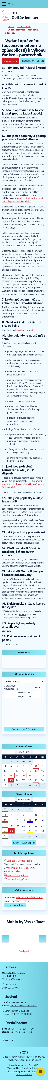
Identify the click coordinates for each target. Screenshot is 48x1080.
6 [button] (42, 784)
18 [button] (11, 775)
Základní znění (10, 61)
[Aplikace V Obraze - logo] (18, 860)
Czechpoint (24, 951)
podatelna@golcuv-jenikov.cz (23, 1005)
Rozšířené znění (28, 61)
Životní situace (24, 26)
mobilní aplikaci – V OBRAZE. (21, 867)
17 (5, 825)
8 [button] (36, 766)
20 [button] (23, 775)
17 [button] (5, 775)
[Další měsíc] (32, 752)
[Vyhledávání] (44, 4)
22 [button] (36, 775)
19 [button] (17, 775)
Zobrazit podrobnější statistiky (24, 729)
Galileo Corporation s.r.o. (30, 1060)
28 (30, 830)
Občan (11, 26)
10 (5, 820)
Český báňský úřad (24, 330)
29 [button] (36, 780)
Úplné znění (40, 61)
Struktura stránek (30, 1068)
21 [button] (30, 775)
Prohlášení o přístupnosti (19, 1071)
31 (30, 809)
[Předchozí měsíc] (16, 752)
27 (5, 809)
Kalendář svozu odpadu (24, 842)
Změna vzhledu (14, 1068)
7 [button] (30, 766)
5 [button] (36, 784)
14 (30, 820)
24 (5, 830)
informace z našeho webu (29, 897)
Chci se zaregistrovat (15, 905)
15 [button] (36, 770)
